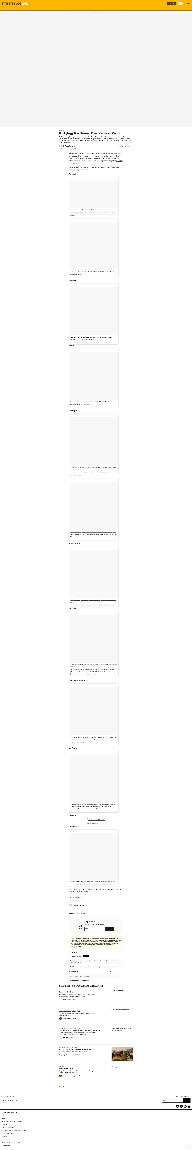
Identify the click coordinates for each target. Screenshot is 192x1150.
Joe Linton (66, 1037)
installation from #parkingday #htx (78, 271)
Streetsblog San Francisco (67, 1047)
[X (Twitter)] (181, 1106)
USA (27, 9)
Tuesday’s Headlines (66, 992)
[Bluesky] (185, 1106)
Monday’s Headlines (66, 1068)
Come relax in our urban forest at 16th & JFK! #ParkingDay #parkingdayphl (88, 209)
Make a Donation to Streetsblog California (11, 1121)
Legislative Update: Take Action (70, 1011)
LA (17, 9)
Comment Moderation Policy (8, 1133)
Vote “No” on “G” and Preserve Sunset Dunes (75, 1049)
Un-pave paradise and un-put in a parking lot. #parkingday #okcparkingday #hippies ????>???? (93, 881)
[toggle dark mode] (180, 3)
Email (86, 928)
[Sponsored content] (96, 69)
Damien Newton (67, 999)
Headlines (61, 1066)
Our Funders (4, 1124)
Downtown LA (77, 1028)
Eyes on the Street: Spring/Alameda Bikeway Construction (79, 1030)
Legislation (62, 1009)
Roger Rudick (66, 1055)
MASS (16, 1142)
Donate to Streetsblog (8, 9)
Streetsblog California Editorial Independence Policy (14, 1130)
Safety (76, 1047)
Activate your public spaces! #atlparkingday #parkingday (83, 401)
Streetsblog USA (63, 130)
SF (23, 9)
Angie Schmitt (70, 146)
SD (20, 9)
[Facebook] (177, 1106)
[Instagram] (189, 1106)
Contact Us (4, 1136)
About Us (4, 1115)
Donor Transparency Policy (8, 1127)
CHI (19, 1142)
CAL (2, 1142)
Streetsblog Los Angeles (66, 1028)
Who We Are (4, 1118)
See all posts (63, 1087)
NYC (12, 1142)
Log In (170, 3)
